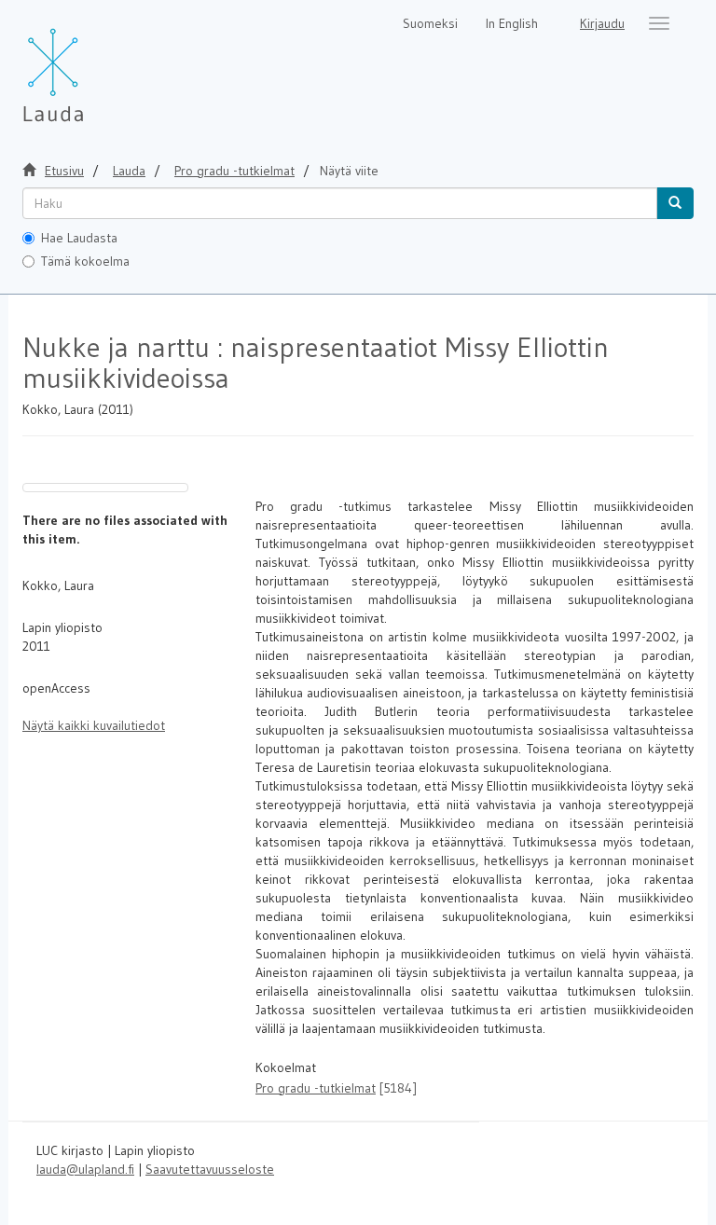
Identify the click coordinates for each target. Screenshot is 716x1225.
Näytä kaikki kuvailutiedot (93, 725)
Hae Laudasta (79, 237)
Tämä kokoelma (85, 261)
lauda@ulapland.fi (85, 1169)
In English (512, 23)
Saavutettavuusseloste (209, 1169)
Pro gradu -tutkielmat (234, 170)
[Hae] (675, 203)
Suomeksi (430, 23)
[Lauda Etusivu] (92, 65)
